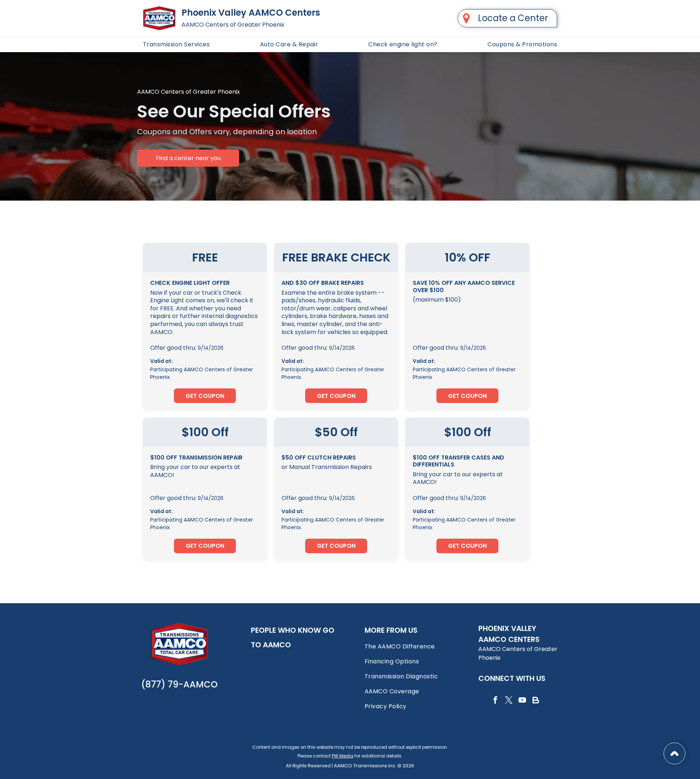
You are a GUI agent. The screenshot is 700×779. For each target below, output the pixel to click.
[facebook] (495, 701)
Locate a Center (513, 18)
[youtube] (522, 701)
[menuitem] (176, 44)
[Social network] (535, 701)
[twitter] (508, 701)
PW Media (342, 756)
